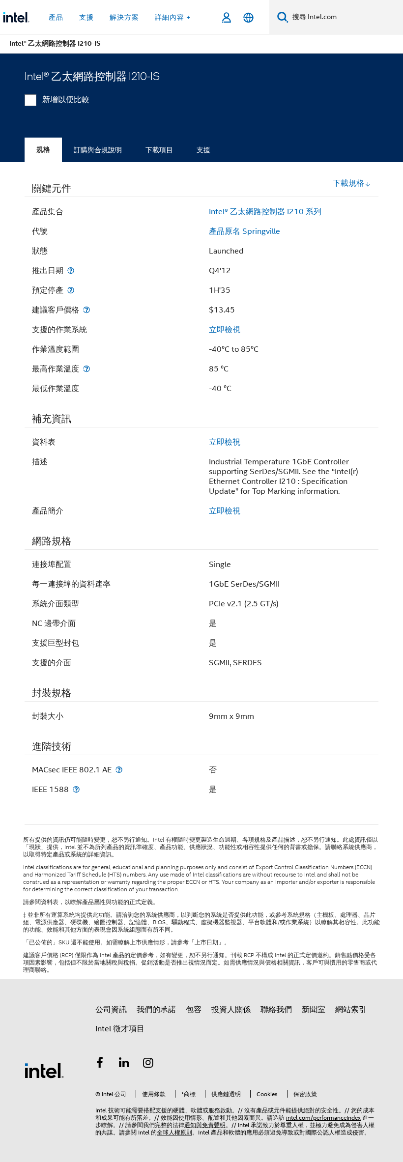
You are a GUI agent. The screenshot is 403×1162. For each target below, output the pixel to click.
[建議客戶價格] (86, 310)
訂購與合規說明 (98, 149)
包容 (194, 1010)
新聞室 (313, 1010)
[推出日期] (70, 270)
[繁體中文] (248, 17)
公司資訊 (111, 1010)
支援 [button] (86, 17)
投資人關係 (231, 1010)
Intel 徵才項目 (119, 1029)
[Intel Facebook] (99, 1064)
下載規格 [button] (348, 183)
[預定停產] (70, 290)
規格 (43, 149)
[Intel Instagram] (148, 1064)
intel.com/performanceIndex (323, 1117)
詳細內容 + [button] (173, 17)
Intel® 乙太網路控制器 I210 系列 (265, 212)
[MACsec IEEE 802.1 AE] (119, 769)
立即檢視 (224, 330)
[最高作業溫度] (86, 369)
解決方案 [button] (124, 17)
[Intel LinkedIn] (124, 1064)
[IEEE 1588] (76, 789)
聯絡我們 (276, 1010)
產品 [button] (56, 17)
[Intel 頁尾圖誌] (44, 1070)
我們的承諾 (156, 1010)
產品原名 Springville (244, 231)
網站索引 (351, 1010)
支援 (203, 149)
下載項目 (159, 149)
